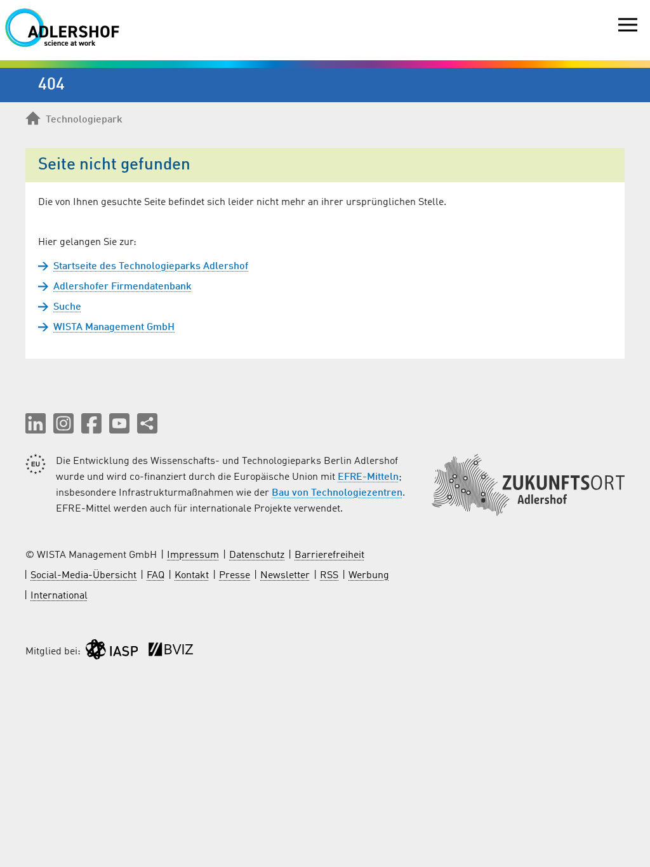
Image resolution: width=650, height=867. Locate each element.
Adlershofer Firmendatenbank (122, 287)
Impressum (193, 555)
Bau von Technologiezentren (337, 493)
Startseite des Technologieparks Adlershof (150, 266)
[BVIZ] (171, 652)
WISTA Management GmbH (114, 327)
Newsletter (285, 576)
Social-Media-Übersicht (83, 576)
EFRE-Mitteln (368, 477)
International (59, 596)
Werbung (368, 576)
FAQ (155, 576)
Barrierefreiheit (329, 555)
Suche (67, 307)
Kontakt (192, 576)
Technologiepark (84, 120)
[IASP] (112, 652)
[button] (36, 423)
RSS (329, 576)
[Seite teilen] (147, 423)
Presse (234, 576)
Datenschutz (256, 555)
